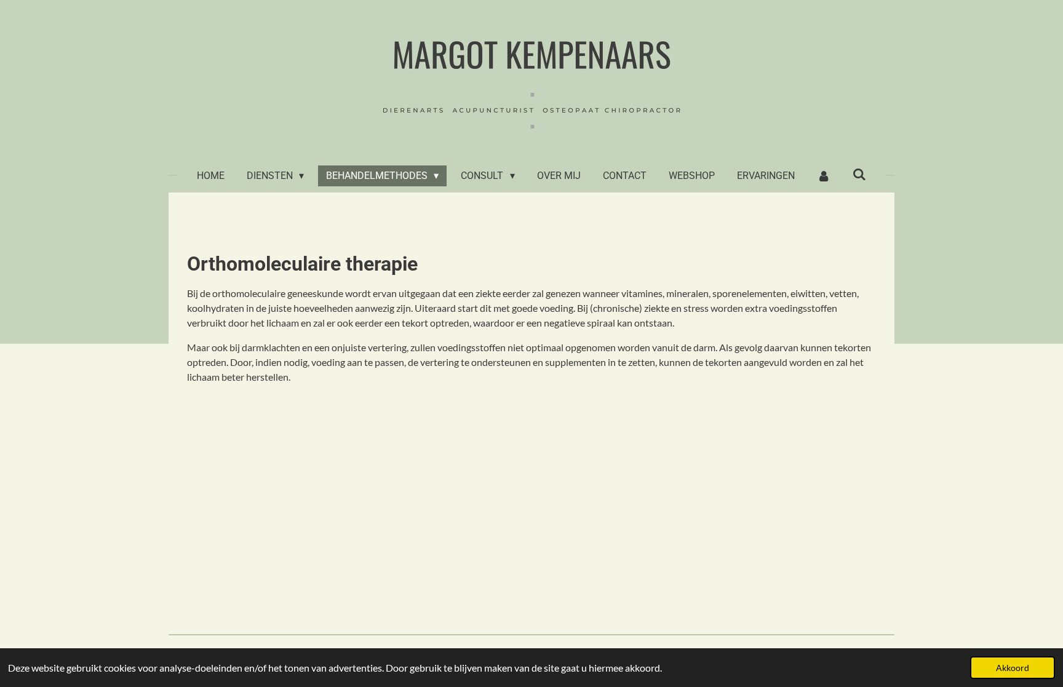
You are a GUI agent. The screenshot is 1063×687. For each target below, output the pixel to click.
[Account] (823, 175)
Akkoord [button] (1012, 667)
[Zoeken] (859, 174)
